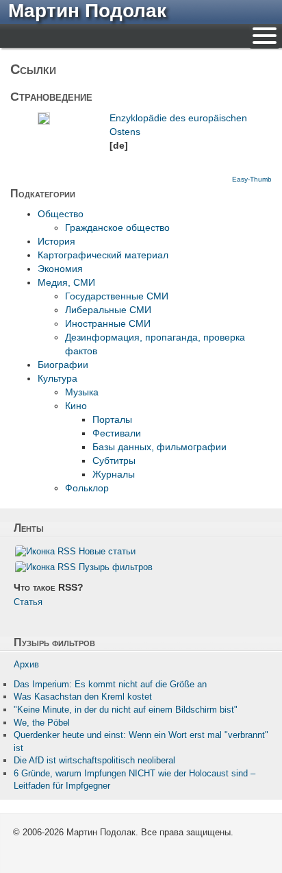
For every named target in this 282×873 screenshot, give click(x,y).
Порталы (112, 419)
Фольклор (87, 487)
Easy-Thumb (252, 179)
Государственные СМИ (116, 296)
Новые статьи (107, 551)
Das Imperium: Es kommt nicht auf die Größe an (110, 684)
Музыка (82, 391)
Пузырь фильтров (116, 567)
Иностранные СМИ (108, 323)
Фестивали (116, 433)
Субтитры (114, 460)
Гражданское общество (117, 227)
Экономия (60, 268)
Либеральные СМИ (108, 309)
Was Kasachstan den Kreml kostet (83, 696)
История (56, 241)
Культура (57, 378)
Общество (61, 213)
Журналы (113, 474)
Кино (76, 405)
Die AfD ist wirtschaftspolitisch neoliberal (94, 760)
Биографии (63, 364)
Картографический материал (103, 254)
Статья (28, 602)
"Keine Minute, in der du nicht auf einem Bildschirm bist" (126, 709)
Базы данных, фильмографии (159, 446)
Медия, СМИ (66, 282)
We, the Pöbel (42, 722)
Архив (26, 664)
